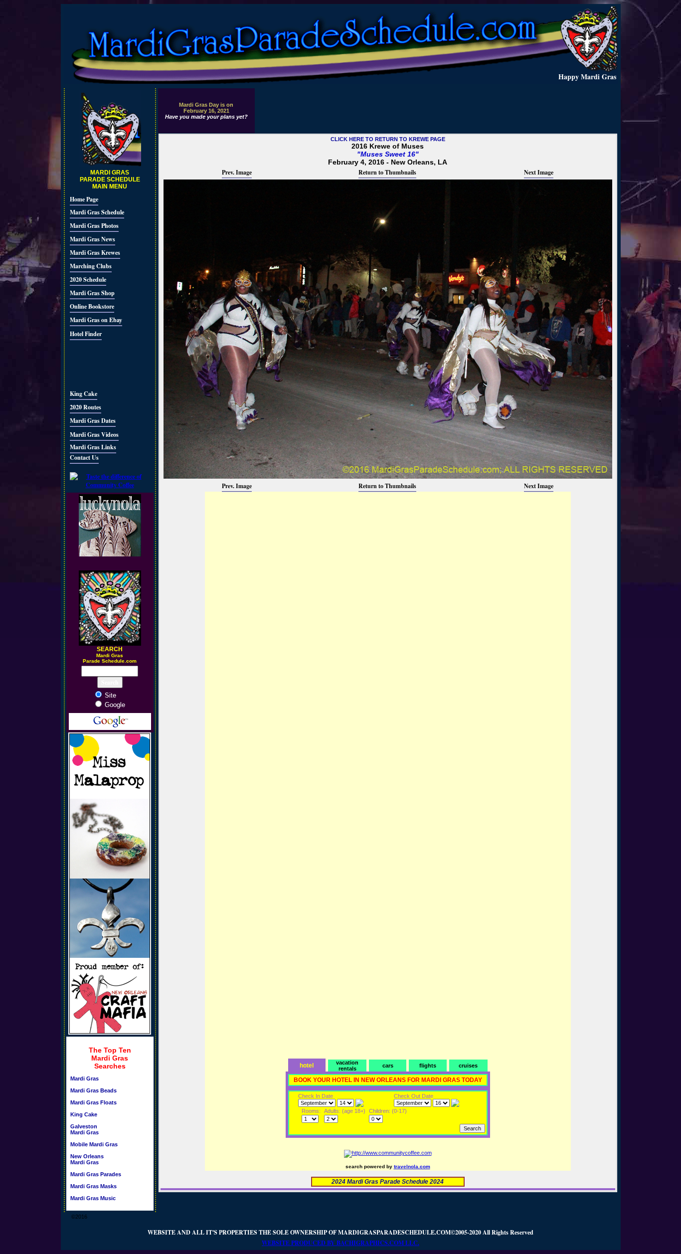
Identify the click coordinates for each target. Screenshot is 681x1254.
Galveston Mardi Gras (84, 1129)
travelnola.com (412, 1166)
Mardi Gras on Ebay (96, 320)
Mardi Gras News (92, 239)
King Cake (83, 393)
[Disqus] (387, 617)
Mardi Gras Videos (94, 434)
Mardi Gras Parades (95, 1174)
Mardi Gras (84, 1078)
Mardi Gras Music (93, 1198)
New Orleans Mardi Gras (87, 1159)
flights (427, 1066)
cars (387, 1066)
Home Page (84, 199)
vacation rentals (347, 1066)
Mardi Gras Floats (93, 1102)
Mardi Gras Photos (94, 225)
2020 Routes (85, 407)
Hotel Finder (86, 334)
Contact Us (84, 457)
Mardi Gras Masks (93, 1186)
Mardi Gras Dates (93, 420)
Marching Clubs (91, 266)
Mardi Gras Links (93, 447)
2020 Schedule (88, 279)
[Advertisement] (100, 363)
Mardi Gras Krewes (95, 252)
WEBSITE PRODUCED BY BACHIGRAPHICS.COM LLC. (340, 1243)
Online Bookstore (92, 306)
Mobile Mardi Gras (94, 1144)
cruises (468, 1066)
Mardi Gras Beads (93, 1090)
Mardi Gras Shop (92, 293)
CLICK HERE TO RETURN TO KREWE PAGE (388, 139)
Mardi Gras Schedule (97, 212)
